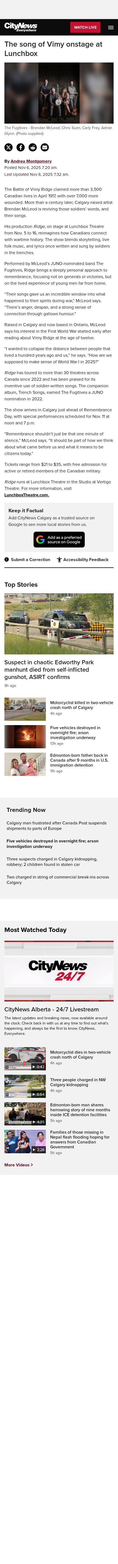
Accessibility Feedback (85, 559)
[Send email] (45, 147)
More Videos (17, 1165)
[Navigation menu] (111, 27)
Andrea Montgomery (31, 161)
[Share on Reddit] (33, 147)
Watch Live (85, 27)
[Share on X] (8, 147)
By (28, 161)
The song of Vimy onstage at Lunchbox (53, 49)
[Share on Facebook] (20, 147)
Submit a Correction (30, 559)
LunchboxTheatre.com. (26, 495)
